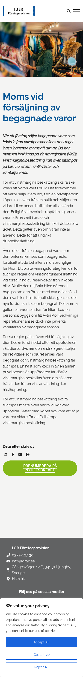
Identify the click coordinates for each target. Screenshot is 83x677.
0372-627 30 (22, 555)
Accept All (41, 642)
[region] (41, 637)
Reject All (41, 667)
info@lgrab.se (23, 561)
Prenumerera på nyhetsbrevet (40, 468)
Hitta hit (18, 579)
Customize (42, 655)
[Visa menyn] (76, 11)
